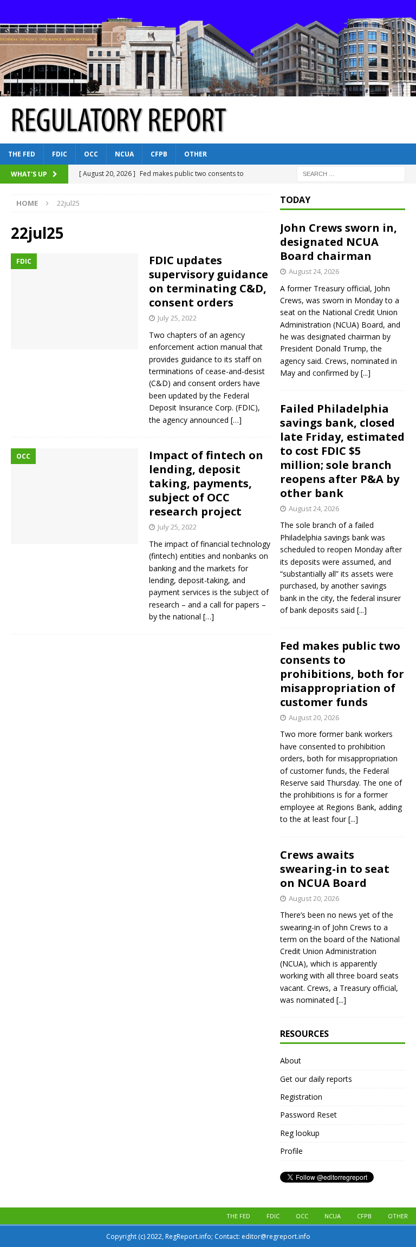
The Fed (21, 154)
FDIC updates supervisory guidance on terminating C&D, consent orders (208, 281)
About (290, 1060)
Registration (301, 1097)
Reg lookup (300, 1133)
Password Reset (308, 1114)
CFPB (159, 154)
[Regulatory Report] (208, 89)
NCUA (124, 154)
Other (195, 154)
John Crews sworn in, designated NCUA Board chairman (338, 241)
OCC (91, 154)
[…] (236, 420)
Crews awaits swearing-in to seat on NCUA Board (334, 868)
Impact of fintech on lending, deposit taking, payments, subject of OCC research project (206, 483)
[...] (365, 373)
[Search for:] (351, 173)
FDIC (59, 154)
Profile (291, 1151)
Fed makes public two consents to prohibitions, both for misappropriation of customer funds (342, 673)
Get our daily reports (316, 1079)
